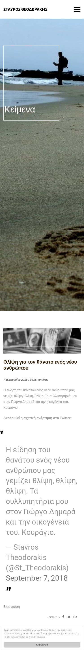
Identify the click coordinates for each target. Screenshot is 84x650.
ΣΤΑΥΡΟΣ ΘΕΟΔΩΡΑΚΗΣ (25, 9)
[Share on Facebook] (63, 617)
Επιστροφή (11, 606)
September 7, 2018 (37, 578)
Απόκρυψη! (42, 644)
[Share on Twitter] (69, 617)
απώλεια (43, 379)
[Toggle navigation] (77, 9)
